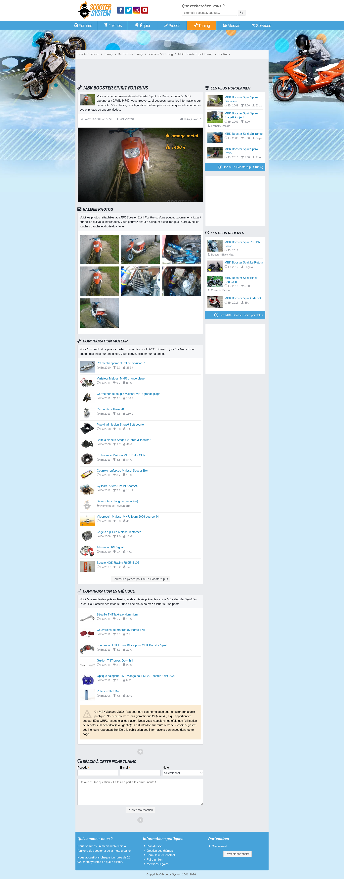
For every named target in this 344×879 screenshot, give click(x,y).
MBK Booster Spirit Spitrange (244, 133)
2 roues (115, 25)
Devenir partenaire (237, 853)
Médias (234, 25)
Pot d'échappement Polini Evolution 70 (121, 363)
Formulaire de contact (161, 855)
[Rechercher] (241, 13)
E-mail (125, 767)
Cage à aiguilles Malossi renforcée (119, 532)
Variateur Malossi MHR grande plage (121, 378)
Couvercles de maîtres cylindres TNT (121, 629)
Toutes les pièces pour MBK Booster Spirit (140, 579)
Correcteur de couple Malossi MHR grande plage (128, 393)
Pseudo (83, 767)
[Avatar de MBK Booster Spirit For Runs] (99, 263)
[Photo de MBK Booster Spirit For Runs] (140, 263)
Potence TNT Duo (108, 691)
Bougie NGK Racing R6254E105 (118, 562)
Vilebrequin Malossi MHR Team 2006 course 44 (128, 516)
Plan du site (154, 846)
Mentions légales (158, 864)
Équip (145, 25)
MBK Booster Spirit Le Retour (244, 262)
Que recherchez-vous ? (203, 6)
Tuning (204, 25)
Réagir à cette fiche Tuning (109, 761)
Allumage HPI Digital (110, 547)
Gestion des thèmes (160, 850)
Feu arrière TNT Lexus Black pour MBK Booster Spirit (132, 645)
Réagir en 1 (192, 119)
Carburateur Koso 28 (110, 409)
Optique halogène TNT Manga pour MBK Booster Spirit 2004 (136, 675)
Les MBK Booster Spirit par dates (241, 315)
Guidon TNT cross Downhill (115, 660)
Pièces (174, 25)
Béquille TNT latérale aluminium (117, 614)
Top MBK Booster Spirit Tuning (243, 167)
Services (263, 25)
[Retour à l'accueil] (95, 11)
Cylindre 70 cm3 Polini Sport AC (117, 486)
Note (166, 767)
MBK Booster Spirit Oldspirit (243, 298)
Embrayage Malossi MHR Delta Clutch (122, 455)
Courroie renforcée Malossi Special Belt (122, 470)
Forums (85, 25)
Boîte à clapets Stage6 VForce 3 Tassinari (124, 439)
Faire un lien (154, 859)
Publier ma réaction (140, 810)
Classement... (220, 846)
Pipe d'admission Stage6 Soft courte (120, 424)
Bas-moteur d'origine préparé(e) (117, 501)
